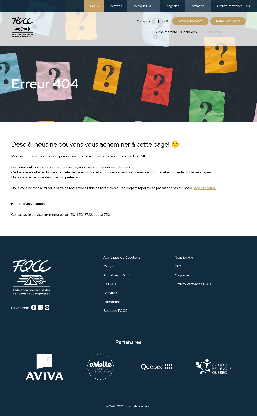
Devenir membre (190, 21)
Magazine (172, 6)
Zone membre (166, 32)
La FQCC (110, 284)
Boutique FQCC (144, 6)
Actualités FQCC (116, 275)
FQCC (94, 6)
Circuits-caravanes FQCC (234, 6)
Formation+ (198, 6)
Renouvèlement (228, 21)
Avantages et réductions (121, 257)
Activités (116, 6)
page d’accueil (204, 188)
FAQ (165, 21)
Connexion (189, 32)
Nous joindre (145, 21)
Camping (109, 266)
